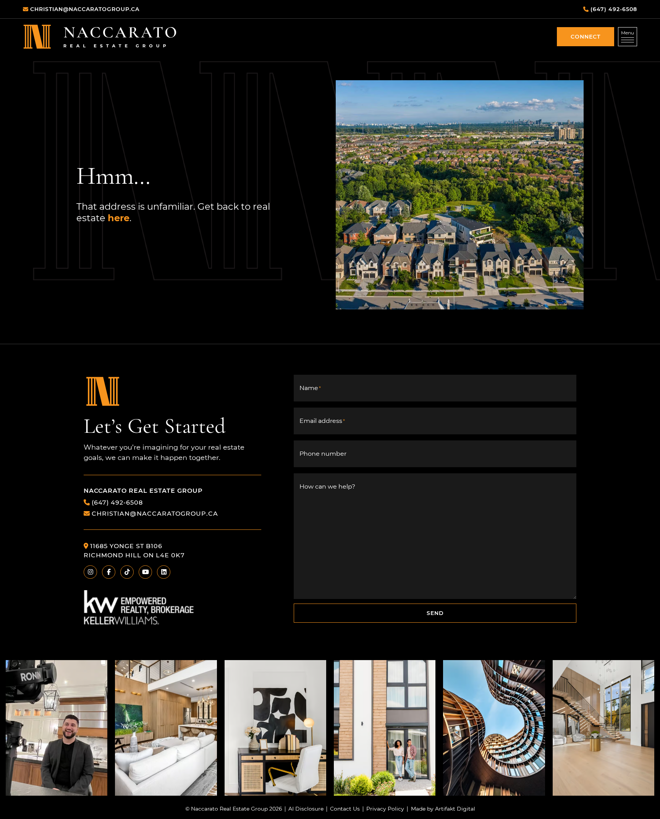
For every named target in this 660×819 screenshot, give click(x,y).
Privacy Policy (385, 809)
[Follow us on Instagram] (56, 727)
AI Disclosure (306, 809)
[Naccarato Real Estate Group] (100, 36)
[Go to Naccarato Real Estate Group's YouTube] (145, 572)
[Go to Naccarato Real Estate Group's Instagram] (90, 572)
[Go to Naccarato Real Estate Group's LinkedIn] (163, 572)
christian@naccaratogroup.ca (155, 513)
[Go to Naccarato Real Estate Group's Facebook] (108, 572)
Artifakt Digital (455, 809)
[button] (585, 36)
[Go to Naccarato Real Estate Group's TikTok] (127, 572)
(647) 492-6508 (117, 502)
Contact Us (345, 809)
